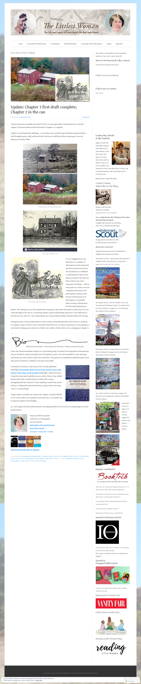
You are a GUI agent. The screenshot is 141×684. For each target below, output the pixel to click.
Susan (107, 183)
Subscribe (119, 44)
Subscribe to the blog (107, 186)
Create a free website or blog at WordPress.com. (57, 673)
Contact (109, 44)
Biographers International (30, 456)
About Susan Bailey (70, 44)
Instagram (42, 431)
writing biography (38, 458)
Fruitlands (84, 456)
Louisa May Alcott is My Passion (91, 44)
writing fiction (52, 458)
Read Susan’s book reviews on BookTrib (109, 513)
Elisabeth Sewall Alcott (50, 456)
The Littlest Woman (38, 461)
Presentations (55, 44)
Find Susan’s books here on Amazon (25, 450)
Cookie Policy (39, 680)
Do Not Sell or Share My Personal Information (84, 673)
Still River (26, 458)
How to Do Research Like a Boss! (113, 60)
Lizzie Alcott (16, 458)
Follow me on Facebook (107, 75)
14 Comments (85, 117)
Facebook (33, 431)
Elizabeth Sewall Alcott (70, 456)
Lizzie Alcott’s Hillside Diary (36, 44)
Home (21, 44)
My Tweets (99, 93)
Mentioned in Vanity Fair (108, 595)
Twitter (50, 431)
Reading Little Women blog (109, 638)
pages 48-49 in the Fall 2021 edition (108, 264)
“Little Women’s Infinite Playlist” (107, 509)
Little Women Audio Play (108, 612)
